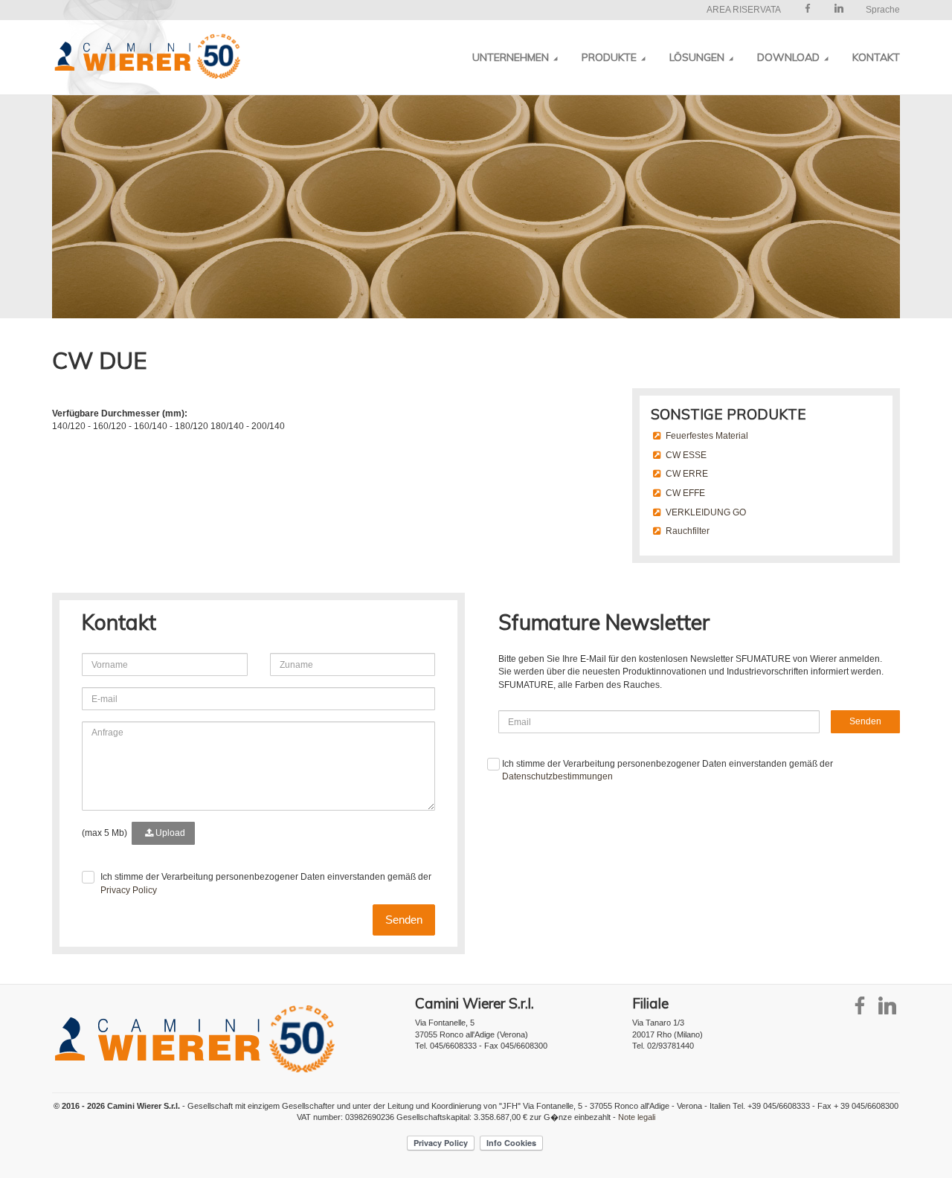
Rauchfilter (688, 531)
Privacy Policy (128, 890)
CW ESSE (686, 455)
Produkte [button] (611, 57)
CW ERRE (687, 474)
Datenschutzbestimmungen (557, 776)
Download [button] (790, 57)
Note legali (636, 1117)
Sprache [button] (883, 9)
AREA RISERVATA (744, 9)
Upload (169, 833)
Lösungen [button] (698, 57)
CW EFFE (685, 493)
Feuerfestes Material (707, 436)
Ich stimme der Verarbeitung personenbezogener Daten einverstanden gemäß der (265, 883)
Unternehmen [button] (512, 57)
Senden (403, 919)
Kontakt (876, 57)
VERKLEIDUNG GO (706, 512)
